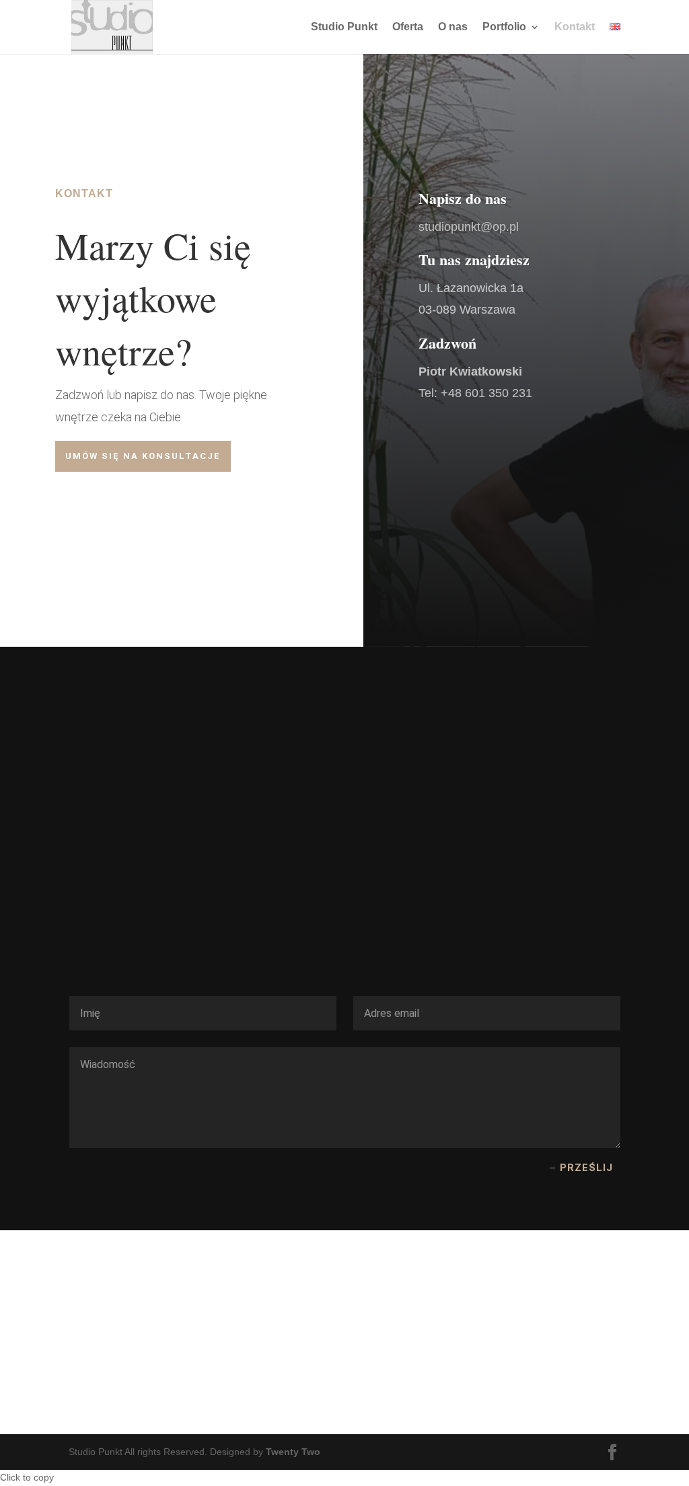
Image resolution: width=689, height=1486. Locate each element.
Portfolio (504, 27)
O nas (453, 27)
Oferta (407, 27)
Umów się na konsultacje (143, 456)
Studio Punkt (344, 27)
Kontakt (574, 27)
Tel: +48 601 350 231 (475, 393)
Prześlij (586, 1168)
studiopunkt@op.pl (469, 227)
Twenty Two (293, 1451)
